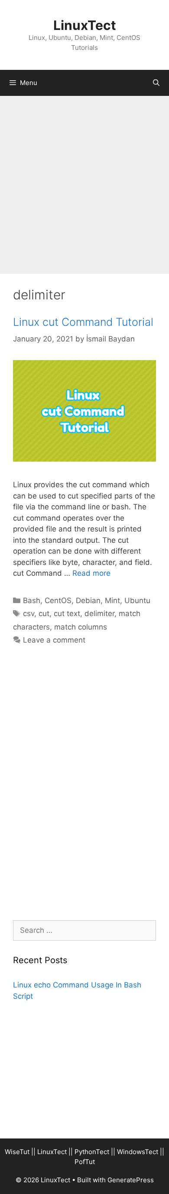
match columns (80, 627)
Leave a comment (54, 640)
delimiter (99, 613)
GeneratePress (130, 1180)
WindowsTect (137, 1152)
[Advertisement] (84, 184)
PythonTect (92, 1152)
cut (44, 613)
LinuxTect (84, 25)
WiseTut (17, 1152)
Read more (91, 573)
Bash (31, 600)
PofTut (85, 1162)
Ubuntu (137, 600)
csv (28, 613)
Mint (112, 600)
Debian (88, 600)
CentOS (58, 600)
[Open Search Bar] (156, 83)
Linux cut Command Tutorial (83, 321)
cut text (67, 613)
